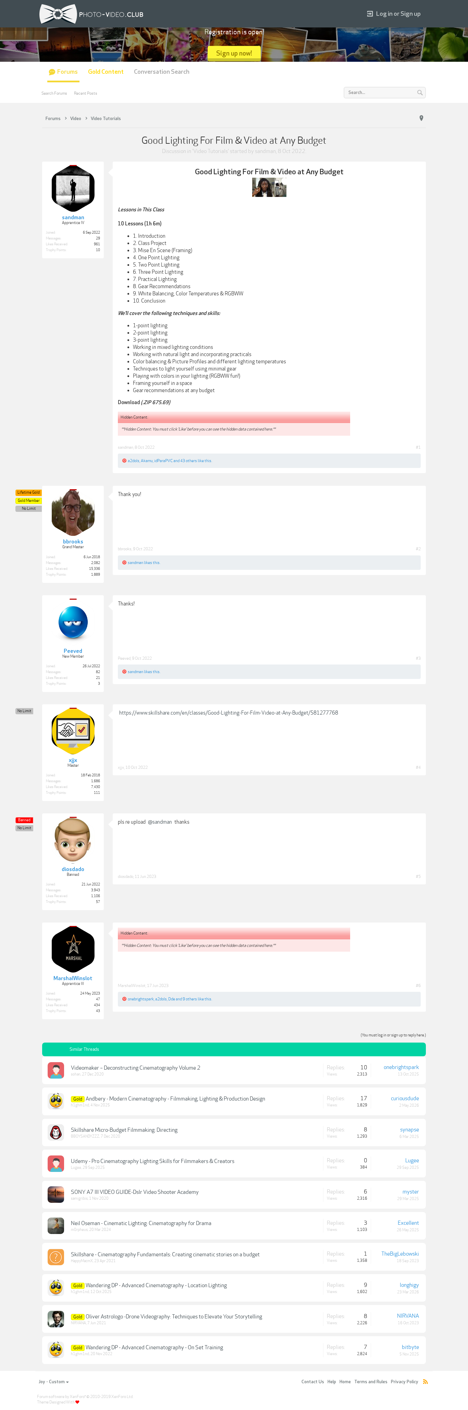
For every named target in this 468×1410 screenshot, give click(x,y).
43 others (188, 460)
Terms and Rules (370, 1382)
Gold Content (106, 71)
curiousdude (405, 1098)
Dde (171, 999)
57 (98, 902)
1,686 (95, 781)
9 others (190, 999)
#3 (418, 658)
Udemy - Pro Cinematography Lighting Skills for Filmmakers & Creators (152, 1161)
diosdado (125, 876)
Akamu (147, 460)
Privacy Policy (404, 1382)
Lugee (76, 1167)
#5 (418, 876)
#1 (418, 447)
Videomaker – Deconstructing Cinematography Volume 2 (135, 1068)
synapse (409, 1129)
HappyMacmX (82, 1261)
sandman (265, 151)
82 (98, 672)
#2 (418, 549)
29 (98, 238)
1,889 (95, 575)
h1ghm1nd (80, 1105)
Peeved (124, 658)
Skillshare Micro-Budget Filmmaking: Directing (124, 1130)
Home (345, 1382)
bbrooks (125, 549)
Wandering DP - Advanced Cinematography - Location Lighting (156, 1285)
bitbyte (410, 1347)
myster (411, 1191)
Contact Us (312, 1382)
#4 (418, 767)
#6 (418, 985)
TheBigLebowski (400, 1253)
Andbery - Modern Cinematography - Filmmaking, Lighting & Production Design (175, 1098)
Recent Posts (85, 93)
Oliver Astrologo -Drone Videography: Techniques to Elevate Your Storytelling (174, 1316)
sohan (76, 1074)
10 (98, 250)
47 (98, 999)
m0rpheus (79, 1229)
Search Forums (54, 93)
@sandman (160, 822)
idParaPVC (163, 460)
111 (97, 793)
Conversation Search (161, 71)
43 (98, 1011)
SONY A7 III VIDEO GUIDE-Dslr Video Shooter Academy (135, 1192)
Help (332, 1382)
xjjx (121, 767)
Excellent (408, 1223)
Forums (67, 71)
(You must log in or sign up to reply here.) (393, 1035)
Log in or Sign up (398, 13)
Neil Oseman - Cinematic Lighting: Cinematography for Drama (141, 1223)
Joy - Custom (52, 1382)
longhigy (409, 1285)
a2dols (133, 460)
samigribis (79, 1198)
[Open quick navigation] (421, 118)
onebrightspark (141, 999)
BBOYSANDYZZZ (85, 1136)
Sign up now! (234, 53)
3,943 (95, 890)
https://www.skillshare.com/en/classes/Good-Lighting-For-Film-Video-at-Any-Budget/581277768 (228, 713)
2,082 (95, 563)
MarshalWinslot (132, 985)
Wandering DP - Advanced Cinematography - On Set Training (154, 1347)
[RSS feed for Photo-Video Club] (425, 1382)
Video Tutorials (210, 151)
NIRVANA (78, 1323)
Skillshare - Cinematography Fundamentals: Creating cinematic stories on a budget (165, 1254)
